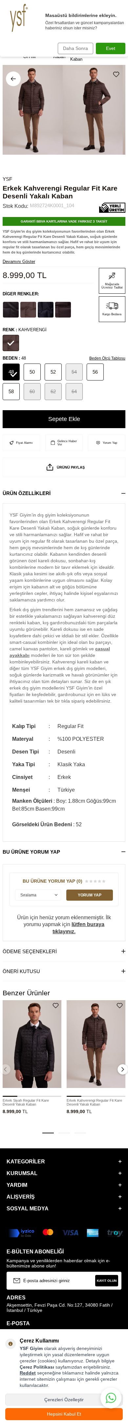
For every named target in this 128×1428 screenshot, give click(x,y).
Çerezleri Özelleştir (64, 1399)
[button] (5, 1069)
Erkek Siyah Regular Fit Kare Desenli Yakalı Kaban (26, 1102)
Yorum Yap (110, 442)
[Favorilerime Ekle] (56, 1005)
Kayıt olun (107, 1280)
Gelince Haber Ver (67, 443)
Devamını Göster (19, 261)
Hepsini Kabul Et (64, 1414)
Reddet (28, 1372)
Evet (110, 48)
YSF (7, 179)
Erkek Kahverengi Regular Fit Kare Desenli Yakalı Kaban (94, 1102)
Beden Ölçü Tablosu (107, 358)
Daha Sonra (75, 48)
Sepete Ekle (64, 419)
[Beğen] (117, 74)
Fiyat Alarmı (24, 442)
